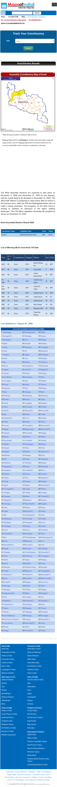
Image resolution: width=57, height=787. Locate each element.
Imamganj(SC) (45, 571)
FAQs (38, 772)
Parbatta (27, 589)
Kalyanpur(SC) (30, 515)
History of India (6, 656)
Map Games (31, 724)
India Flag (5, 649)
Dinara (43, 507)
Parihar (5, 422)
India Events (31, 721)
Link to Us (10, 780)
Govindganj (7, 381)
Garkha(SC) (29, 470)
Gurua (43, 563)
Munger (43, 340)
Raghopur (28, 500)
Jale (25, 351)
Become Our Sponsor (24, 774)
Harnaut (43, 384)
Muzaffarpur (28, 377)
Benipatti (6, 448)
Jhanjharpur (7, 470)
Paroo (26, 388)
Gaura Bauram (8, 623)
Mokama (44, 388)
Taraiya (27, 459)
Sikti (4, 515)
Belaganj (44, 589)
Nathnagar (28, 616)
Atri (42, 597)
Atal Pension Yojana (34, 745)
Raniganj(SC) (7, 500)
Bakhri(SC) (28, 575)
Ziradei (27, 422)
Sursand (6, 425)
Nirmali (5, 481)
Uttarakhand (5, 700)
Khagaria (28, 582)
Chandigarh (31, 697)
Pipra (5, 392)
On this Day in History (35, 717)
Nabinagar (44, 548)
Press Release (20, 780)
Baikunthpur (28, 396)
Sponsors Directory (21, 772)
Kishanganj (7, 526)
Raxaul (5, 366)
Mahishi (6, 612)
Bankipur (44, 403)
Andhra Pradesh (7, 680)
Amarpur (28, 619)
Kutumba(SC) (45, 552)
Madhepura (7, 601)
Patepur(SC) (29, 511)
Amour (5, 530)
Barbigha (44, 358)
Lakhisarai (44, 351)
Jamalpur (44, 343)
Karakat (43, 519)
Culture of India (6, 663)
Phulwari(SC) (45, 425)
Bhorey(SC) (29, 411)
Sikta (4, 362)
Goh (42, 541)
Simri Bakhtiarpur (9, 616)
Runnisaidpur (7, 440)
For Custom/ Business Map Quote (13, 20)
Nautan (5, 351)
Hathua (27, 414)
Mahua (27, 496)
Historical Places (7, 717)
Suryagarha (44, 347)
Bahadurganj (7, 519)
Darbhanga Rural (29, 332)
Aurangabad (45, 556)
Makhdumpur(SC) (47, 537)
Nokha (43, 511)
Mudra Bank (31, 755)
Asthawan (44, 362)
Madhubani (7, 463)
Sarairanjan (28, 534)
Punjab (4, 690)
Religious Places (7, 724)
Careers (41, 777)
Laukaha (6, 478)
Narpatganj (6, 496)
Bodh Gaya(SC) (46, 578)
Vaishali (27, 493)
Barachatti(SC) (45, 575)
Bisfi (4, 459)
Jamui (43, 623)
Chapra (27, 466)
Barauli (27, 399)
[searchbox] (22, 13)
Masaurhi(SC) (45, 429)
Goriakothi (28, 440)
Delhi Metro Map (33, 663)
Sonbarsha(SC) (8, 604)
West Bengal (6, 693)
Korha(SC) (6, 582)
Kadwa (5, 563)
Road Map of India (34, 649)
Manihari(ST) (7, 575)
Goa (3, 687)
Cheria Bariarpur (30, 552)
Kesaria (5, 384)
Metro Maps (31, 659)
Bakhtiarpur (45, 396)
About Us (19, 777)
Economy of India (7, 659)
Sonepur (27, 481)
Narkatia (6, 373)
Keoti (26, 340)
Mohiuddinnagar (30, 537)
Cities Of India (32, 677)
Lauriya (5, 347)
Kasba (5, 541)
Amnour (27, 474)
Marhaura (28, 463)
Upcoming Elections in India (37, 765)
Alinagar (6, 630)
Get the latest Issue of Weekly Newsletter (37, 780)
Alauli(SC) (28, 578)
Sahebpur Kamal (30, 567)
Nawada (43, 608)
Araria (5, 507)
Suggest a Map (11, 774)
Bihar (23, 17)
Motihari (6, 399)
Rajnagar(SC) (7, 466)
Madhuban (6, 396)
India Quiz (31, 728)
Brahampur (44, 466)
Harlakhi (6, 444)
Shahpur (43, 463)
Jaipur (29, 693)
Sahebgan (27, 392)
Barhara (43, 444)
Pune (29, 690)
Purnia (5, 556)
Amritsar (30, 704)
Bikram (43, 437)
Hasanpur (28, 548)
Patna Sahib (45, 411)
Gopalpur (28, 597)
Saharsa (5, 608)
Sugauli (5, 370)
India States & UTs (8, 677)
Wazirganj (44, 593)
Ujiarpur (27, 526)
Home (3, 17)
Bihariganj (6, 589)
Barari (5, 578)
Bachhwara (28, 556)
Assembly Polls (13, 17)
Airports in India (33, 670)
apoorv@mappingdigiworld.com (13, 23)
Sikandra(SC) (45, 619)
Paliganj (43, 433)
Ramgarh (44, 481)
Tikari (43, 586)
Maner (43, 422)
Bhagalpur (28, 608)
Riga (4, 414)
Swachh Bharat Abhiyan (36, 748)
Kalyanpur (6, 388)
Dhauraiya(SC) (30, 623)
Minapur (27, 362)
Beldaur (27, 586)
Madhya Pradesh (7, 697)
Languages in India (8, 670)
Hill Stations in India (8, 728)
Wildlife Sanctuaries (8, 735)
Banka (27, 627)
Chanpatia (6, 355)
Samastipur (28, 522)
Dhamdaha (6, 552)
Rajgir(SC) (44, 370)
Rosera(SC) (29, 545)
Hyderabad (31, 687)
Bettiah (5, 358)
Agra (29, 683)
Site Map (48, 777)
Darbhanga (27, 336)
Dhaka (5, 407)
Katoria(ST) (29, 630)
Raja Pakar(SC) (30, 504)
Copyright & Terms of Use (41, 774)
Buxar (43, 470)
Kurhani (27, 373)
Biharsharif (44, 366)
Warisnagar (28, 519)
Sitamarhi (6, 433)
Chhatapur (6, 493)
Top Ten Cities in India (35, 680)
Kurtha (43, 526)
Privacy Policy (9, 777)
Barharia (27, 437)
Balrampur (6, 567)
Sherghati (44, 567)
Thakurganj (7, 522)
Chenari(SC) (45, 496)
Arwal (43, 522)
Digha (43, 399)
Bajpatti (5, 429)
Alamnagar (6, 586)
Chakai (43, 630)
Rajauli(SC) (45, 601)
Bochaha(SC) (28, 366)
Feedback (35, 777)
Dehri (43, 515)
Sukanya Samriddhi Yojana (37, 741)
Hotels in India (6, 711)
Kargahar (44, 504)
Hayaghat (27, 343)
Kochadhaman (7, 534)
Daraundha (28, 433)
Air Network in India (34, 666)
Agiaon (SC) (45, 452)
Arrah (43, 448)
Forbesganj (6, 504)
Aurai (26, 358)
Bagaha (5, 343)
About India (5, 646)
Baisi (5, 537)
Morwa (27, 530)
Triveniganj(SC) (8, 489)
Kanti (26, 381)
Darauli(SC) (29, 425)
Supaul (5, 485)
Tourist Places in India (9, 714)
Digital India (31, 734)
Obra (42, 545)
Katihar (5, 560)
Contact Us (26, 777)
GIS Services (32, 714)
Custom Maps (32, 711)
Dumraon (44, 474)
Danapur (44, 418)
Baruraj (26, 384)
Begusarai (28, 571)
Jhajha (43, 627)
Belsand (5, 437)
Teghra (27, 560)
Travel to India (6, 708)
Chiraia (5, 403)
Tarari (43, 455)
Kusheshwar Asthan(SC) (11, 619)
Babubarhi (6, 455)
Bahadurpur (28, 347)
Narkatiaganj (7, 340)
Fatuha (43, 414)
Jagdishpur (44, 459)
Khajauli (6, 452)
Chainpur (44, 493)
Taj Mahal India (6, 721)
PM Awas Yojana (33, 752)
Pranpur (5, 571)
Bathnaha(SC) (7, 418)
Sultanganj (28, 612)
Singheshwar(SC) (9, 593)
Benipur (5, 627)
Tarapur (43, 336)
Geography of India (8, 652)
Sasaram (43, 500)
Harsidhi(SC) (7, 377)
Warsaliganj (44, 616)
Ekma (27, 448)
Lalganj (27, 489)
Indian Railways (33, 656)
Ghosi (43, 534)
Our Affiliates (46, 772)
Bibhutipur (28, 541)
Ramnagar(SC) (7, 336)
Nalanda (43, 381)
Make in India (32, 738)
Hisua (43, 604)
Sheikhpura (44, 355)
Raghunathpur (29, 429)
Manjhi (27, 452)
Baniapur (28, 455)
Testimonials (10, 772)
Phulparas (6, 474)
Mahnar (27, 507)
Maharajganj (29, 444)
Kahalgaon (28, 604)
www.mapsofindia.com (42, 784)
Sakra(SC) (27, 370)
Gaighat (26, 355)
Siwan (27, 418)
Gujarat (4, 683)
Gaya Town (44, 582)
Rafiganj (43, 560)
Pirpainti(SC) (29, 601)
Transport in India (33, 646)
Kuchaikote (28, 407)
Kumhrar (44, 407)
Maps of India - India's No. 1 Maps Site (3, 5)
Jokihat (5, 511)
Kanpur (30, 700)
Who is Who (5, 666)
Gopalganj (28, 403)
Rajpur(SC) (44, 478)
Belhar (43, 332)
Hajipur (27, 485)
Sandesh (43, 440)
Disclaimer (32, 772)
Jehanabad (44, 530)
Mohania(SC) (45, 485)
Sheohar (6, 411)
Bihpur (27, 593)
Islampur (44, 373)
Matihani (28, 563)
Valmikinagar (7, 332)
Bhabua (43, 489)
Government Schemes (35, 732)
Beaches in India (7, 731)
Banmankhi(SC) (8, 545)
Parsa (27, 478)
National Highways (34, 652)
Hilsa (42, 377)
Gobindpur (44, 612)
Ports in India (32, 673)
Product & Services (34, 708)
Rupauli (5, 548)
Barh (42, 392)
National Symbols (7, 673)
